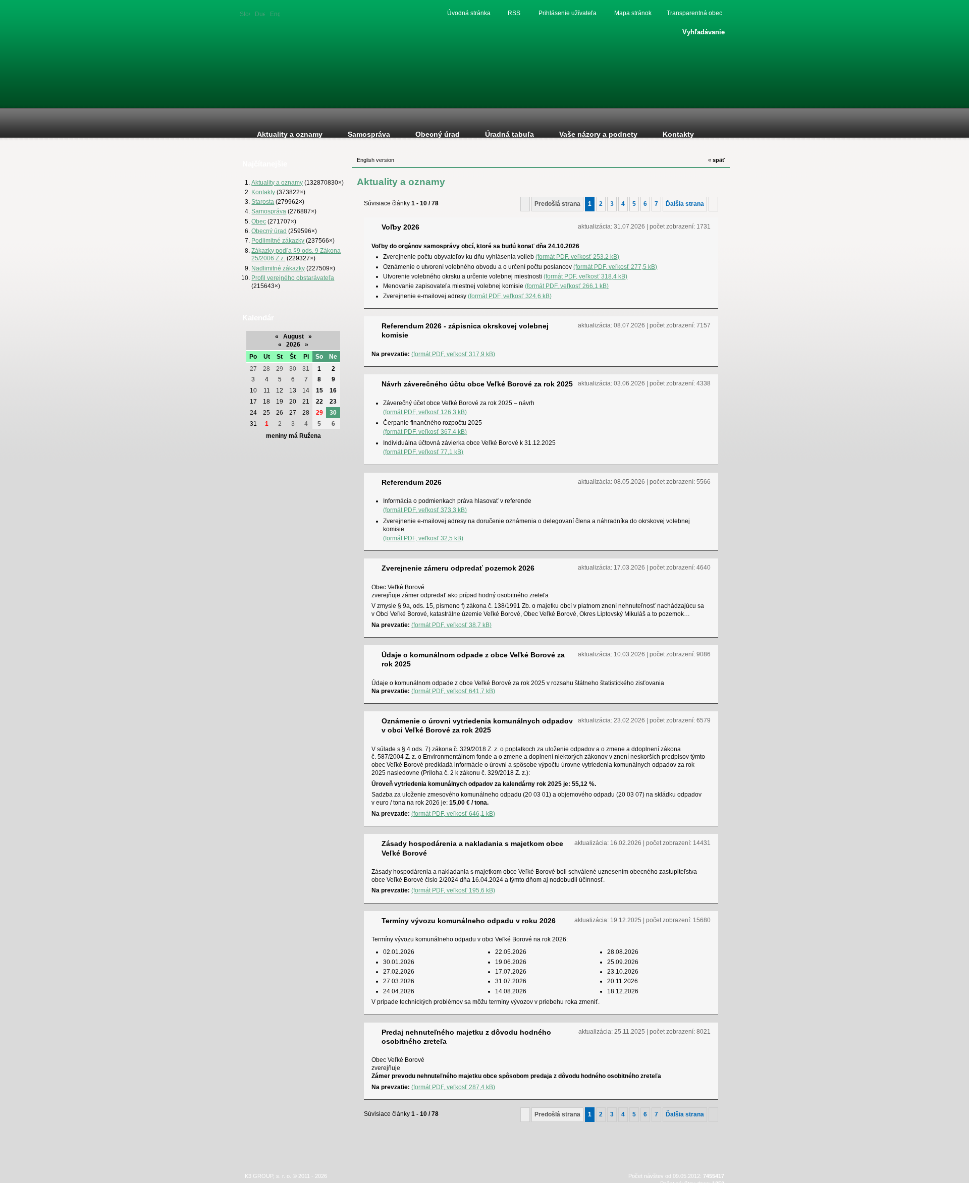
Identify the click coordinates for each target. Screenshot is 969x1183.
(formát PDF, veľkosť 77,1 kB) (423, 451)
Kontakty (263, 192)
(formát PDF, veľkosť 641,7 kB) (453, 691)
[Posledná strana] (713, 204)
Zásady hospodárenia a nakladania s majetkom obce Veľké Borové (472, 848)
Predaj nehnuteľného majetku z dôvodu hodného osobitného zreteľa (466, 1036)
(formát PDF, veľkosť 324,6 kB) (510, 296)
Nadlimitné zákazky (278, 268)
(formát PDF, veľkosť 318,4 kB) (585, 276)
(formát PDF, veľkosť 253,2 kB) (577, 256)
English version (275, 14)
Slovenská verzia (245, 14)
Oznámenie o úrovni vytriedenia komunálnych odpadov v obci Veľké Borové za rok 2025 (477, 725)
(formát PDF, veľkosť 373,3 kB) (425, 509)
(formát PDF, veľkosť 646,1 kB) (453, 813)
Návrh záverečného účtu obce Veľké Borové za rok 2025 (477, 384)
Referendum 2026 (412, 482)
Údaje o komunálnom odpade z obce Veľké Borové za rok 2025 (473, 659)
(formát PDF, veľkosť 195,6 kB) (453, 890)
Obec (258, 221)
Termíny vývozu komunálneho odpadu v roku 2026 (469, 921)
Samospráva (268, 211)
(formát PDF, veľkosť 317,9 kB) (453, 354)
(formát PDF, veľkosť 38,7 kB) (451, 625)
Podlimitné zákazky (277, 240)
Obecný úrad (269, 231)
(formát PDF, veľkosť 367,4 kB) (425, 431)
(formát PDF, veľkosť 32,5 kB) (423, 538)
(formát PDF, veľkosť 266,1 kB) (567, 286)
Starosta (262, 201)
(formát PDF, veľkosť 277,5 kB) (615, 266)
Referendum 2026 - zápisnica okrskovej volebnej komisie (465, 330)
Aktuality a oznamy (277, 182)
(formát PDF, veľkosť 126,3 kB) (425, 412)
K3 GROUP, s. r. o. (268, 1176)
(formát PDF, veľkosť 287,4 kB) (453, 1087)
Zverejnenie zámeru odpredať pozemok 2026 (458, 568)
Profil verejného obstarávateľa (292, 277)
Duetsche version (260, 14)
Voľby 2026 (400, 227)
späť (716, 160)
